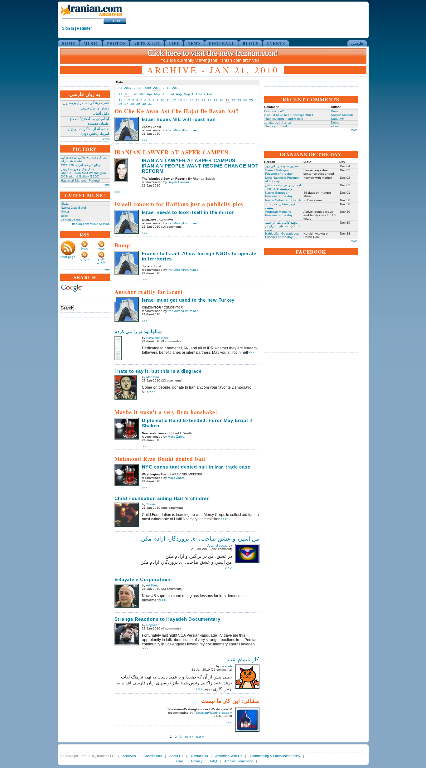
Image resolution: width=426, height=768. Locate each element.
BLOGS (251, 43)
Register (84, 28)
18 (209, 100)
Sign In (68, 28)
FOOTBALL (222, 43)
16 (198, 100)
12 (174, 100)
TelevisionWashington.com (213, 712)
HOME (68, 43)
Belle (64, 215)
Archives (129, 756)
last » (200, 736)
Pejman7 (152, 625)
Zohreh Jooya (71, 219)
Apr (149, 94)
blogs (84, 248)
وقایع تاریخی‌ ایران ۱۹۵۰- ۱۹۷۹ (80, 165)
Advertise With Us (228, 756)
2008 (137, 88)
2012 (176, 88)
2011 (166, 88)
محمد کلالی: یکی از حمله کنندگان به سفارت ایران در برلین (282, 226)
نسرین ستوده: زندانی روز (282, 166)
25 (251, 100)
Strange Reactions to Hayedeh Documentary (167, 619)
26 (120, 103)
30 (144, 103)
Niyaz (65, 203)
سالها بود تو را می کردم (138, 331)
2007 (128, 88)
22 (233, 100)
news (101, 248)
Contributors (152, 756)
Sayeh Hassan (178, 182)
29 (138, 103)
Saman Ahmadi (342, 115)
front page (68, 257)
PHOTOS (116, 43)
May (157, 94)
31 (150, 103)
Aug (179, 94)
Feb (134, 94)
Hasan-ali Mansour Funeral (80, 180)
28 (132, 103)
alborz (335, 126)
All (120, 88)
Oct (194, 94)
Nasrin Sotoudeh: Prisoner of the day (279, 194)
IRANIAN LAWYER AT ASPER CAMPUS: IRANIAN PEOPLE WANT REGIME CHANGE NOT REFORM (200, 166)
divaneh (226, 666)
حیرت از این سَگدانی (278, 122)
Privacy (197, 761)
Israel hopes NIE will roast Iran (179, 119)
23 (239, 100)
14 (186, 100)
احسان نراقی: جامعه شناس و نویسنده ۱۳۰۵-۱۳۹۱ (283, 186)
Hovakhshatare (157, 337)
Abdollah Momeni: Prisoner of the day (279, 213)
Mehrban (152, 377)
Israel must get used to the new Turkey (188, 300)
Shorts (151, 504)
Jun (164, 94)
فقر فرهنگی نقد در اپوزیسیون (86, 103)
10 (162, 100)
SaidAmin (338, 118)
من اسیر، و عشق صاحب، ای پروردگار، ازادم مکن (200, 539)
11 (168, 100)
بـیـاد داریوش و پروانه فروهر (79, 169)
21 (227, 100)
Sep (187, 94)
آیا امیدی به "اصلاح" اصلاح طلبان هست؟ (89, 121)
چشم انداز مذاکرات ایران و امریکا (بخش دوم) (88, 131)
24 (245, 100)
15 (192, 100)
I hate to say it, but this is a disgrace (158, 371)
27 (126, 103)
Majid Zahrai (176, 436)
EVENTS (275, 43)
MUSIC (91, 43)
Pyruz (65, 211)
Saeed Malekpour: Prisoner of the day (279, 171)
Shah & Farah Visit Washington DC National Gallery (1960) (83, 174)
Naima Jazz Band (73, 207)
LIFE (174, 43)
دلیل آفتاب (100, 113)
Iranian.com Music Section (91, 224)
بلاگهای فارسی (101, 261)
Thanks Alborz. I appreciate (283, 118)
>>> (145, 140)
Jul (172, 94)
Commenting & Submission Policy (275, 756)
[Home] (91, 16)
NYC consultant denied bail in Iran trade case (196, 466)
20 (221, 100)
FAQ (213, 761)
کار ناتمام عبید (242, 659)
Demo (335, 111)
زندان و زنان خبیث (94, 108)
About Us (176, 756)
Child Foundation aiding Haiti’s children (162, 498)
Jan (126, 94)
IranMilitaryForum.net (183, 130)
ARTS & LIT (147, 43)
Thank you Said (275, 126)
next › (189, 736)
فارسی (357, 43)
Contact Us (199, 756)
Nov (202, 94)
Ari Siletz (152, 585)
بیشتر (106, 138)
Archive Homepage (238, 761)
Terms (179, 761)
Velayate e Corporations (143, 579)
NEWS (194, 43)
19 (215, 100)
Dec (210, 94)
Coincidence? (274, 111)
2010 (157, 88)
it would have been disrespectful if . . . (291, 115)
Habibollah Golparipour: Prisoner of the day (282, 235)
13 (180, 100)
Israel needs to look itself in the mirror (188, 212)
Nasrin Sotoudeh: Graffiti (283, 200)
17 (204, 100)
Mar (142, 94)
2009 (147, 88)
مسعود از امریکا (217, 545)
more (106, 184)
